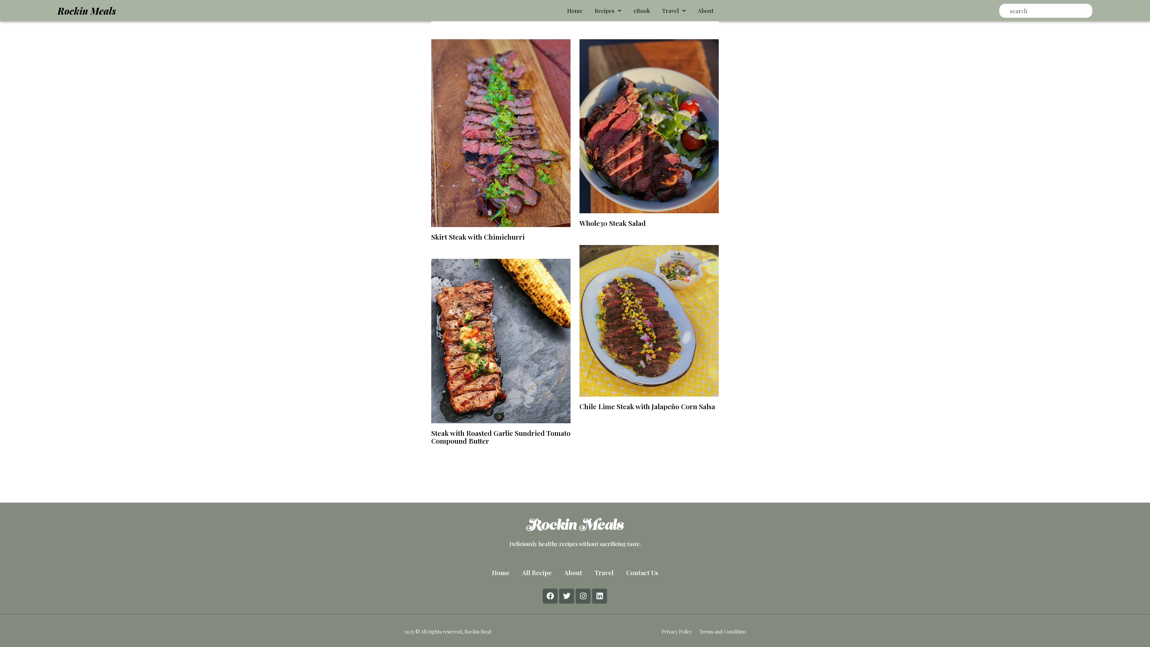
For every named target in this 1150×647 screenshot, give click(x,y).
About (706, 10)
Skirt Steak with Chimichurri (478, 236)
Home (575, 10)
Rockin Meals (87, 10)
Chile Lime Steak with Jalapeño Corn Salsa (647, 406)
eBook (642, 10)
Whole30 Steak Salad (612, 223)
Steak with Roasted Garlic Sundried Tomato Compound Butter (501, 436)
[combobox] (1045, 11)
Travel (670, 10)
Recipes (605, 10)
